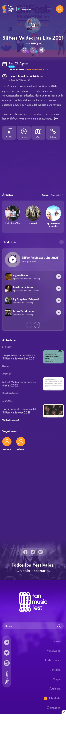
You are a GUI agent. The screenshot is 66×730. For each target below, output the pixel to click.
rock (28, 43)
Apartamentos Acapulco (53, 225)
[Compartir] (42, 50)
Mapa (56, 679)
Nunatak (33, 223)
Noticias (55, 669)
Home (56, 640)
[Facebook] (25, 552)
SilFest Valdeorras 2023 (36, 69)
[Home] (8, 13)
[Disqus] (33, 497)
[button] (24, 50)
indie (33, 43)
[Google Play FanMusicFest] (24, 8)
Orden (45, 195)
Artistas (55, 688)
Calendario (53, 659)
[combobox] (56, 195)
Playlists (55, 698)
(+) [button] (56, 118)
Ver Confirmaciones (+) (11, 420)
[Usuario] (60, 9)
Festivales (54, 650)
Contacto (54, 707)
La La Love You (12, 223)
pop (39, 43)
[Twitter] (33, 552)
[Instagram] (40, 552)
